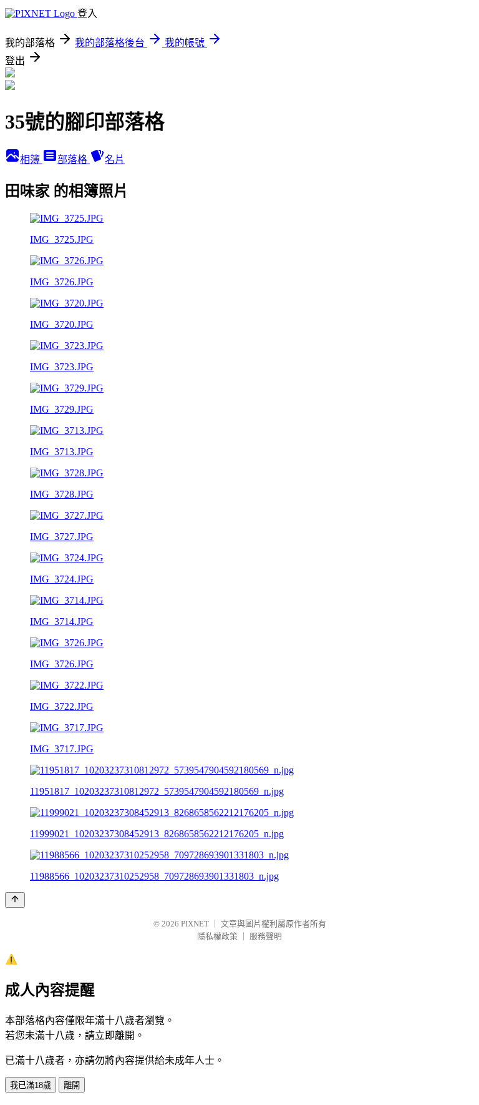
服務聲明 (265, 936)
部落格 (73, 159)
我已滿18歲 (30, 1085)
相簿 (31, 159)
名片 (115, 159)
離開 (72, 1085)
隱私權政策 (217, 936)
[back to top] (15, 900)
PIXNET (195, 923)
